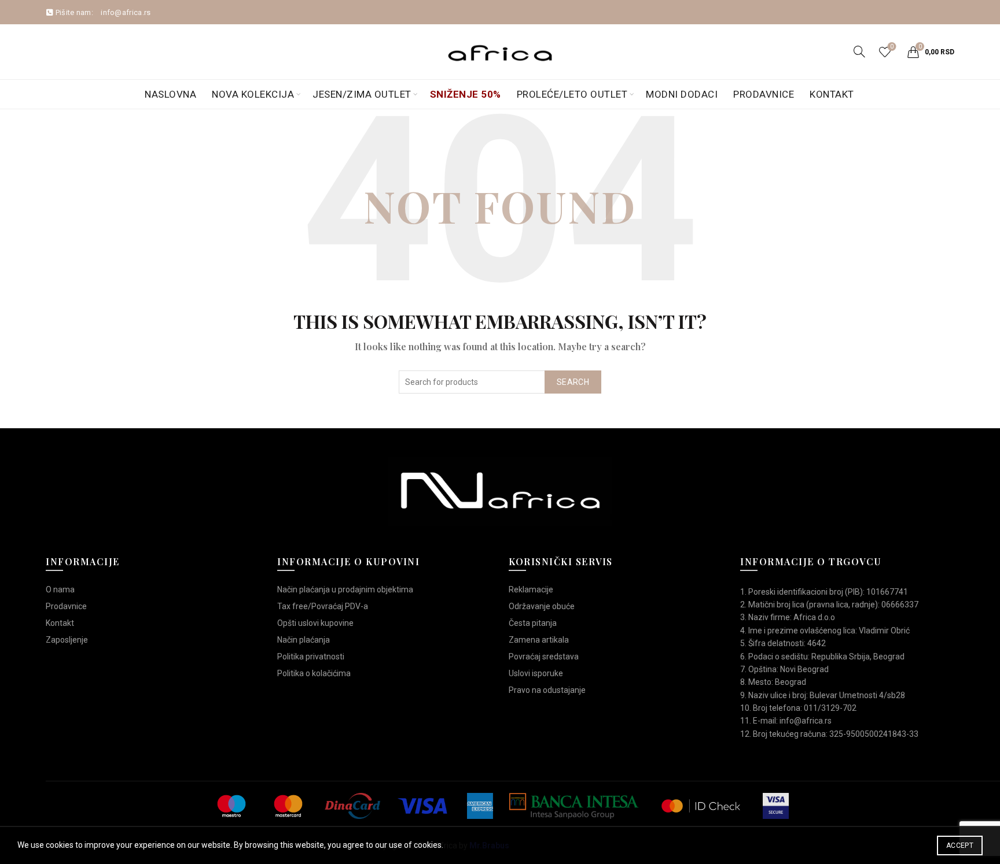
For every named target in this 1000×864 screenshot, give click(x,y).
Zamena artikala (539, 639)
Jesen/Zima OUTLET (361, 94)
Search (573, 382)
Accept (959, 845)
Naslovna (170, 94)
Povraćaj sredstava (544, 656)
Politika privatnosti (310, 656)
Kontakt (832, 94)
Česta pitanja (533, 623)
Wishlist (892, 46)
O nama (60, 589)
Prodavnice (763, 94)
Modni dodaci (682, 94)
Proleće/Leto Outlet (572, 94)
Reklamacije (531, 589)
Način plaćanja (303, 639)
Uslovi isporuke (536, 673)
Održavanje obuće (542, 606)
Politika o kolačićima (314, 673)
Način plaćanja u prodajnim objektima (345, 589)
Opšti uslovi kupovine (315, 623)
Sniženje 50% (465, 94)
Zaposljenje (67, 639)
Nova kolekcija (253, 94)
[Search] (859, 51)
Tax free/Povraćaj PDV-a (322, 606)
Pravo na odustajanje (547, 690)
